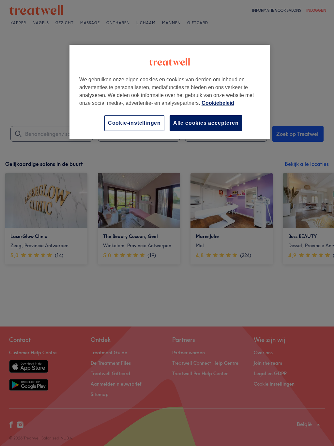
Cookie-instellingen (134, 123)
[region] (169, 92)
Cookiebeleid (218, 103)
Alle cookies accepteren (205, 123)
